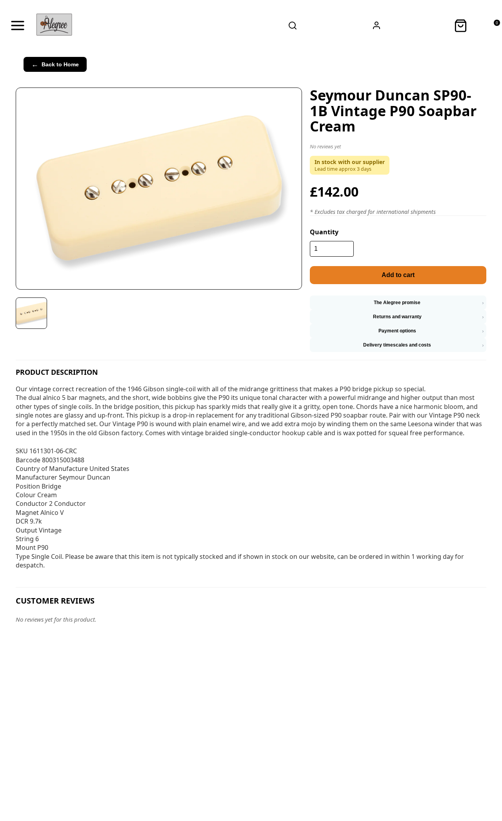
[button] (398, 148)
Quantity (324, 232)
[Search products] (292, 25)
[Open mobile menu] (17, 25)
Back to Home (55, 64)
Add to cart (398, 275)
